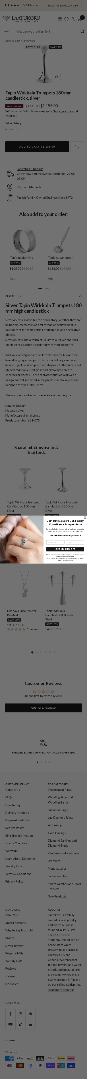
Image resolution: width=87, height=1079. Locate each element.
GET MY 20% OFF (65, 549)
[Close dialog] (85, 517)
